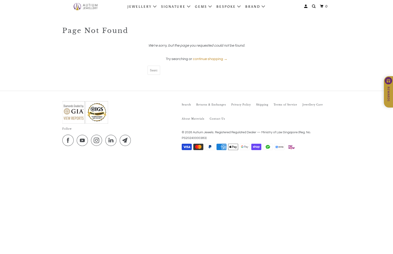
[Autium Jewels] (85, 6)
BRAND (253, 7)
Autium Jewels (203, 132)
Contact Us (217, 118)
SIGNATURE (174, 7)
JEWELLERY (140, 7)
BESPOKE (226, 7)
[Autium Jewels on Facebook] (69, 140)
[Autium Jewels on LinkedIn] (112, 140)
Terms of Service (285, 104)
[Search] (314, 6)
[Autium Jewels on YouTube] (83, 140)
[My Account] (306, 6)
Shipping (262, 104)
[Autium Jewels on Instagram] (98, 140)
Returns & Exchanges (211, 104)
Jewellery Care (312, 104)
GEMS (201, 7)
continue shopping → (210, 59)
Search (186, 104)
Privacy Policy (241, 104)
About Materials (193, 118)
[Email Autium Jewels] (126, 140)
